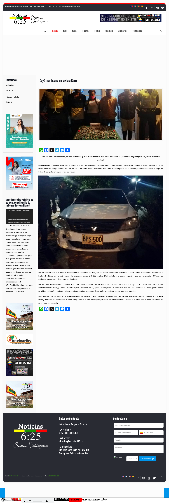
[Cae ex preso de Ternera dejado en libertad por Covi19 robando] (166, 493)
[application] (19, 216)
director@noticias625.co (72, 6)
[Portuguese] (138, 6)
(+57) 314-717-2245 (54, 6)
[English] (131, 6)
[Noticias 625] (28, 19)
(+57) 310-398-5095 (37, 6)
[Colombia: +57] (142, 432)
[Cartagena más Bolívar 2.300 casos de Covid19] (2, 493)
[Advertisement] (84, 54)
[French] (135, 6)
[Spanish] (142, 6)
